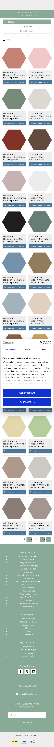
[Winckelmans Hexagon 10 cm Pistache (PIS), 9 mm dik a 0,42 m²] (40, 427)
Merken (28, 628)
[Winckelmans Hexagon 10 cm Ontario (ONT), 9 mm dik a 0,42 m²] (40, 304)
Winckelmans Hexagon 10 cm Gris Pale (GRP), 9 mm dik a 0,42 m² (40, 524)
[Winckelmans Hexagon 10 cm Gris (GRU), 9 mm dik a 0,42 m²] (14, 508)
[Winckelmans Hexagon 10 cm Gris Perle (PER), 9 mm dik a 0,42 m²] (40, 467)
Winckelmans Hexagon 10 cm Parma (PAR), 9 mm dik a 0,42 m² (14, 196)
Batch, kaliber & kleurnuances (28, 581)
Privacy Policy (28, 607)
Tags (28, 631)
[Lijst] (8, 40)
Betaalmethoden (28, 569)
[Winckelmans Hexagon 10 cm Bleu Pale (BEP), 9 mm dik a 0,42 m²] (14, 304)
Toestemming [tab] (10, 349)
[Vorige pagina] (29, 539)
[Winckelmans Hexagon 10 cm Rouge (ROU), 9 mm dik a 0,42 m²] (14, 140)
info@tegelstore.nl (29, 694)
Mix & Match (28, 588)
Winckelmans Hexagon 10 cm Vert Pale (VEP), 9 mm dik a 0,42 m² (14, 114)
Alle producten (28, 619)
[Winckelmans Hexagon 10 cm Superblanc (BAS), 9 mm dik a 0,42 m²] (40, 181)
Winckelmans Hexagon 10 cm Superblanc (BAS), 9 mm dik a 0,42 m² (39, 196)
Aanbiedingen (28, 625)
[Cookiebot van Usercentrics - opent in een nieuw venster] (40, 342)
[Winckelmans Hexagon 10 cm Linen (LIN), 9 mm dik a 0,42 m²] (14, 467)
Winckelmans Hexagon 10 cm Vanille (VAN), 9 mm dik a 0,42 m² (14, 442)
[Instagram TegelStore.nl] (33, 671)
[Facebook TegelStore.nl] (20, 671)
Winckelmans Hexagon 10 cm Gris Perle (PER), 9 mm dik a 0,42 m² (40, 483)
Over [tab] (44, 349)
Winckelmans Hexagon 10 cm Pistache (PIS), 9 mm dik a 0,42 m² (39, 442)
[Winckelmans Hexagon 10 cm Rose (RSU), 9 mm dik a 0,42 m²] (40, 58)
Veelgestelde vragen (28, 594)
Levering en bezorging (28, 566)
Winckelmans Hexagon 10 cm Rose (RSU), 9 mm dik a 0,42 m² (40, 74)
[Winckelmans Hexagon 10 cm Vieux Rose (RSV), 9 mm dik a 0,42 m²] (14, 58)
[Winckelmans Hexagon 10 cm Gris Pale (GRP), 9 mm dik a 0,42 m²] (40, 508)
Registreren (28, 647)
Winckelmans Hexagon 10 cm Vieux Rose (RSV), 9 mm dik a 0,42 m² (14, 74)
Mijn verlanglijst (28, 656)
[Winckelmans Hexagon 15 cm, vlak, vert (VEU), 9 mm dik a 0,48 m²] (40, 222)
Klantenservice (28, 591)
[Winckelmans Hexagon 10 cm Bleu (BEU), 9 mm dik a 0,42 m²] (14, 263)
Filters (11, 22)
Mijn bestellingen (28, 650)
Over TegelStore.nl (28, 597)
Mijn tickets (28, 653)
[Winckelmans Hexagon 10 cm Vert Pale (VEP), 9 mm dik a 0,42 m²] (14, 99)
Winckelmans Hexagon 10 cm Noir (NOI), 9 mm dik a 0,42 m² (14, 237)
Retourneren (28, 572)
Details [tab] (27, 349)
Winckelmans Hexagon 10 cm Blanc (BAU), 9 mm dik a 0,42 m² (40, 114)
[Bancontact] (33, 742)
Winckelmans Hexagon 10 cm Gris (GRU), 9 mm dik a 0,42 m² (14, 524)
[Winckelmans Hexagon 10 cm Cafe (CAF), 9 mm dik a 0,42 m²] (40, 263)
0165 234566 (30, 686)
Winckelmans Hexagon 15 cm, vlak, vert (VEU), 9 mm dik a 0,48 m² (40, 237)
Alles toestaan (27, 393)
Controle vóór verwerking (28, 575)
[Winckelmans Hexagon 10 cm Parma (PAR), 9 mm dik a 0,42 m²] (14, 181)
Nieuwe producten (28, 622)
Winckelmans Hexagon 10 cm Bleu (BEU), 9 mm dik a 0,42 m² (14, 278)
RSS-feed (28, 634)
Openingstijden (28, 559)
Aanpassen (26, 402)
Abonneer (27, 722)
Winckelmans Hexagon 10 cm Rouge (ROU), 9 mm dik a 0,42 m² (14, 155)
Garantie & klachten (28, 584)
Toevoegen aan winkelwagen (14, 82)
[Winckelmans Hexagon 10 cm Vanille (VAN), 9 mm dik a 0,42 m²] (14, 427)
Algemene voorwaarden (28, 603)
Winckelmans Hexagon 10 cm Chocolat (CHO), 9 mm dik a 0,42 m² (40, 155)
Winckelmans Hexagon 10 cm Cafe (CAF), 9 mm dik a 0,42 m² (40, 278)
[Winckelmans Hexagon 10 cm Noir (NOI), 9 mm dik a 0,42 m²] (14, 222)
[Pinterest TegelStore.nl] (27, 671)
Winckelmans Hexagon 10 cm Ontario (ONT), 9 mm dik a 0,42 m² (39, 319)
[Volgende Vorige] (48, 539)
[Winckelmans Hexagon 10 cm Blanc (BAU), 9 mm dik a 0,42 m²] (40, 99)
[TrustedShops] (40, 742)
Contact (28, 600)
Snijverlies (28, 578)
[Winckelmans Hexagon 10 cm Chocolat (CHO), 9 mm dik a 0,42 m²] (40, 140)
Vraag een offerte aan (28, 562)
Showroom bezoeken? (28, 556)
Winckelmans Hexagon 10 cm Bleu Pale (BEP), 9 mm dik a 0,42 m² (14, 319)
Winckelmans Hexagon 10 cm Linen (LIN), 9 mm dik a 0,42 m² (14, 483)
